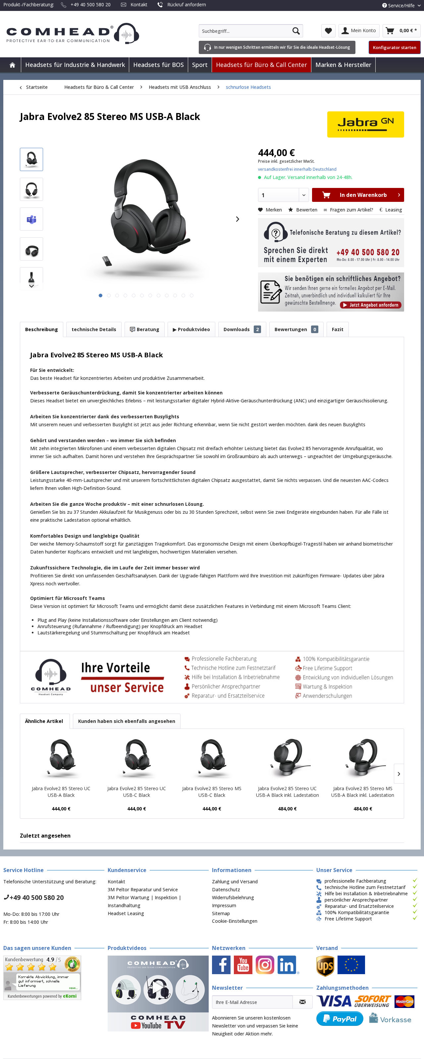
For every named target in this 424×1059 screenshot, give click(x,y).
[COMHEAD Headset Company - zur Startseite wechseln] (84, 33)
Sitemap (221, 913)
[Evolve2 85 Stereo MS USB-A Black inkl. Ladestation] (362, 758)
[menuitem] (251, 30)
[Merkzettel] (328, 30)
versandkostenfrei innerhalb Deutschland (297, 169)
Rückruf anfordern (186, 4)
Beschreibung (41, 329)
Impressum (224, 905)
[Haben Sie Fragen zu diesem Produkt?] (331, 242)
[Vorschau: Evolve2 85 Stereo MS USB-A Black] (31, 159)
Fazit (338, 329)
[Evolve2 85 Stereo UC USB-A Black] (61, 758)
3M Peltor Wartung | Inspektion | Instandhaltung (144, 901)
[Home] (12, 64)
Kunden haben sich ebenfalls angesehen (126, 721)
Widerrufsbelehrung (233, 897)
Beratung (147, 329)
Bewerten (307, 209)
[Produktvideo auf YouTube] (158, 993)
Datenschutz (226, 889)
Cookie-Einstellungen (234, 921)
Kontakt (139, 4)
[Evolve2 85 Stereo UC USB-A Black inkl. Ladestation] (287, 758)
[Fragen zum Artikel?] (331, 292)
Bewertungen (295, 329)
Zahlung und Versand (235, 881)
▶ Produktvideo (191, 329)
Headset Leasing (126, 913)
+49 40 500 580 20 (91, 4)
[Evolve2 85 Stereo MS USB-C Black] (212, 758)
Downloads (241, 329)
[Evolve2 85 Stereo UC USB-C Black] (136, 758)
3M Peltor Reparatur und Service (143, 889)
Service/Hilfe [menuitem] (401, 5)
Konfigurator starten (394, 47)
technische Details (94, 329)
